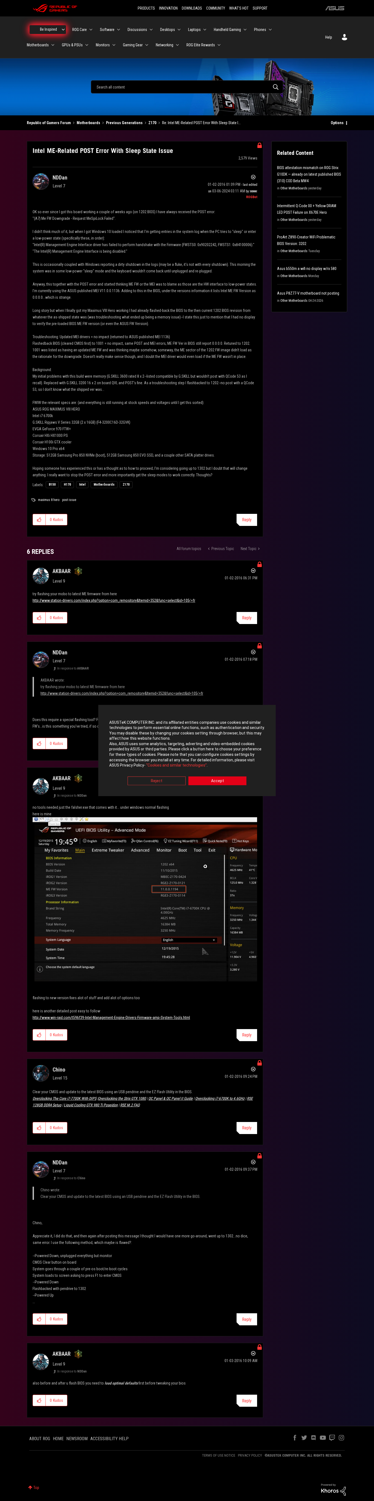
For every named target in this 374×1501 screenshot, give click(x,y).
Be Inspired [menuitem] (48, 29)
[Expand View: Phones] (270, 29)
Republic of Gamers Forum (49, 123)
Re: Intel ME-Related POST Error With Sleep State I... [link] (201, 123)
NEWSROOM (77, 1438)
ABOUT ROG (39, 1438)
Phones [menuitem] (260, 29)
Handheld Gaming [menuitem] (227, 29)
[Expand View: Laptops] (205, 29)
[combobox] (187, 86)
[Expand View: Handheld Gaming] (245, 29)
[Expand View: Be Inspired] (63, 29)
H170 (67, 484)
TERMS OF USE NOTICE (218, 1455)
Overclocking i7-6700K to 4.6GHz (219, 1098)
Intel (82, 484)
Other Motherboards (293, 188)
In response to (73, 668)
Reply (247, 519)
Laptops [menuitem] (194, 29)
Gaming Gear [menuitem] (133, 45)
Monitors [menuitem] (103, 45)
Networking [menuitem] (164, 45)
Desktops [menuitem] (167, 29)
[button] (39, 519)
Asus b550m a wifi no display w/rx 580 (306, 268)
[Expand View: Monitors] (114, 45)
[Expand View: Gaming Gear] (146, 45)
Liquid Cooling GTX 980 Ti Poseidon (91, 1105)
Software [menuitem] (107, 29)
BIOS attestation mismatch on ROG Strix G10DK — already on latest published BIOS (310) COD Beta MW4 (309, 174)
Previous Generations (124, 123)
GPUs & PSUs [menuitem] (72, 45)
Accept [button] (217, 781)
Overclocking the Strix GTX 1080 (122, 1098)
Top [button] (36, 1487)
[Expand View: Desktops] (179, 29)
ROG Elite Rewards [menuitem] (200, 45)
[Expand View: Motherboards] (53, 45)
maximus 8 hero (48, 500)
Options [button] (337, 123)
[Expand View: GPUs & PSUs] (87, 45)
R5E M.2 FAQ (130, 1105)
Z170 (152, 123)
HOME (58, 1438)
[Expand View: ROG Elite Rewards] (219, 45)
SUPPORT (260, 8)
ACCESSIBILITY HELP (109, 1438)
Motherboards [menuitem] (38, 45)
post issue (69, 500)
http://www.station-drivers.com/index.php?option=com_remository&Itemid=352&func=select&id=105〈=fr (114, 600)
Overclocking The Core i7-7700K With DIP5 (64, 1098)
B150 (52, 484)
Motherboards (88, 123)
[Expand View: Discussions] (151, 29)
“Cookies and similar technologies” (176, 765)
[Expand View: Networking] (177, 45)
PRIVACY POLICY (250, 1455)
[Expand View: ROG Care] (91, 29)
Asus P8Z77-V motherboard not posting (308, 293)
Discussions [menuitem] (137, 29)
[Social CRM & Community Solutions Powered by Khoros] (333, 1489)
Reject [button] (156, 781)
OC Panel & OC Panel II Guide (170, 1098)
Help (328, 37)
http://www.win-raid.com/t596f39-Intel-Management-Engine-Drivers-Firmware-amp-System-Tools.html (111, 1017)
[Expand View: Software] (118, 29)
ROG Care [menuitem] (79, 29)
